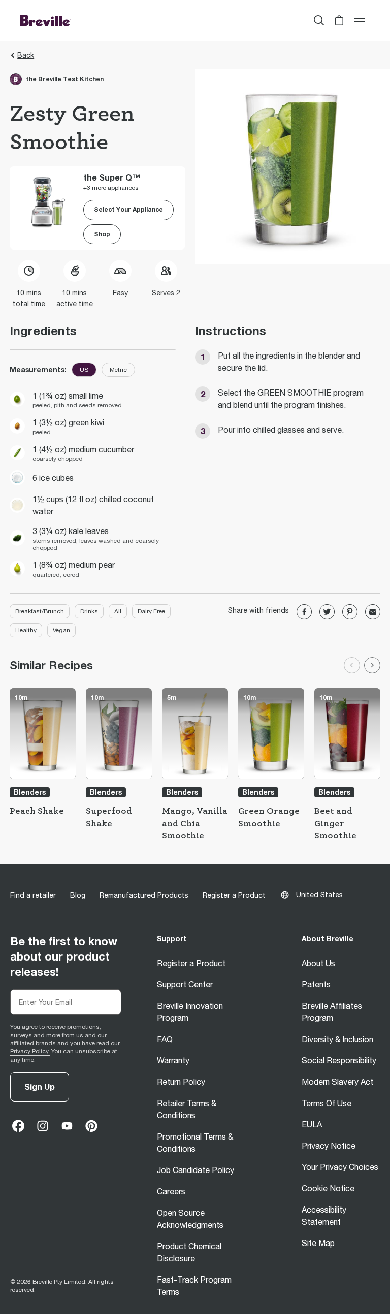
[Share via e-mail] (372, 611)
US (84, 369)
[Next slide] (372, 665)
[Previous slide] (352, 665)
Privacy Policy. (30, 1051)
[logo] (45, 20)
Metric (118, 369)
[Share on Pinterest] (350, 611)
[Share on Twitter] (327, 611)
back (25, 55)
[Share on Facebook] (304, 611)
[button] (339, 20)
